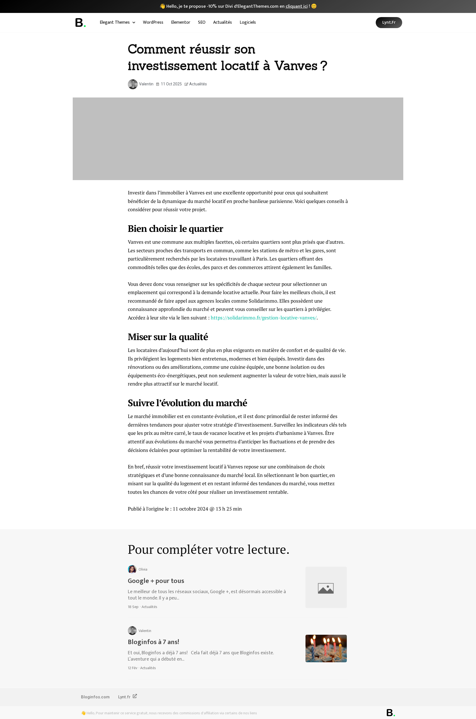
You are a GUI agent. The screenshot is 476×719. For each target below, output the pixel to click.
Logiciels (248, 22)
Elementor (180, 22)
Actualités (222, 22)
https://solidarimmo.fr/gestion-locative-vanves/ (264, 317)
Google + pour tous (156, 581)
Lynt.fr (124, 696)
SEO (201, 22)
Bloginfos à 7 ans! (153, 642)
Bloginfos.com (95, 696)
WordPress (153, 22)
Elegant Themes (115, 22)
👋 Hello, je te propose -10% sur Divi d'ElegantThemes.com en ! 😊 (238, 6)
